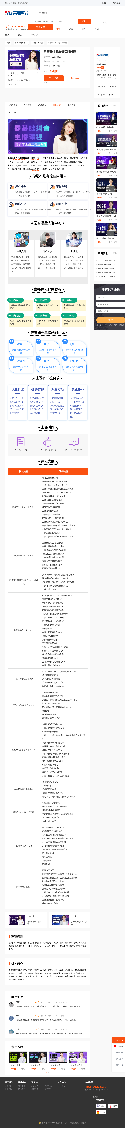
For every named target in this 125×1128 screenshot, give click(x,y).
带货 (18, 507)
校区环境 (48, 1086)
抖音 (33, 158)
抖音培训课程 (20, 43)
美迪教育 (35, 169)
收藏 (22, 73)
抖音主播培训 (37, 43)
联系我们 (35, 35)
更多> (115, 105)
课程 (58, 29)
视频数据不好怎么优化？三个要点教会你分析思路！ (108, 264)
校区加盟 (21, 1086)
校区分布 (48, 1089)
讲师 (84, 29)
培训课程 (34, 1086)
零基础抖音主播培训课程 (57, 43)
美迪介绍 (8, 1086)
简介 (71, 29)
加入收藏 (116, 3)
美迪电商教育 (101, 64)
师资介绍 (34, 1089)
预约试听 (53, 78)
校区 (7, 35)
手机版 (104, 3)
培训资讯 (61, 1086)
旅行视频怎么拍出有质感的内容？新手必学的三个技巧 (108, 277)
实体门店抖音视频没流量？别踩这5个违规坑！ (108, 260)
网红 (44, 496)
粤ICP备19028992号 (49, 1123)
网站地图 (21, 1089)
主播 (37, 158)
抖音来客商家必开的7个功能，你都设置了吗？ (108, 268)
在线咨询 (74, 78)
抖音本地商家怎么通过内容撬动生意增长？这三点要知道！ (108, 272)
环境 (97, 29)
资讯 (20, 35)
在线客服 (94, 1097)
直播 (17, 264)
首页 (105, 23)
